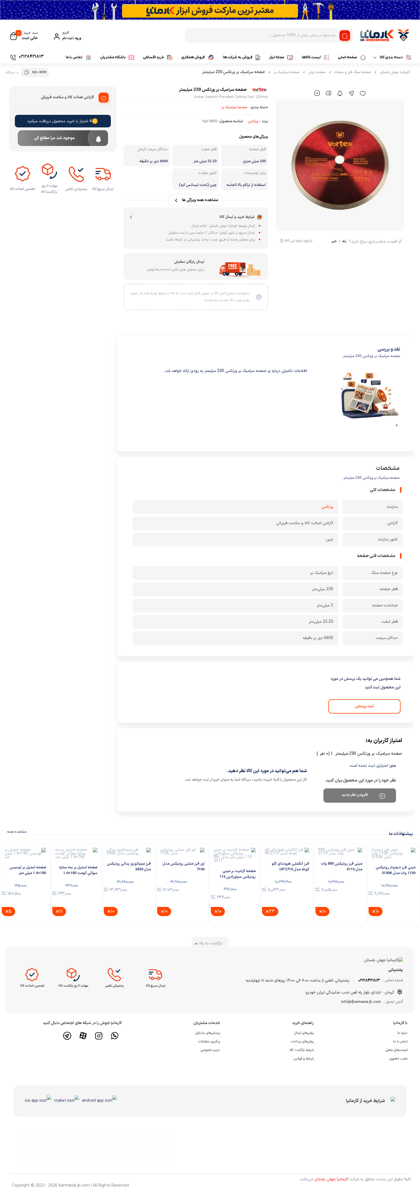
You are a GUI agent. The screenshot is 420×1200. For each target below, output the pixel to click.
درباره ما (402, 1032)
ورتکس (253, 121)
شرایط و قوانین (304, 1058)
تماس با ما (74, 57)
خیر (334, 242)
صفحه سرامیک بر (286, 72)
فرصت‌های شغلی (396, 1050)
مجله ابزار (276, 57)
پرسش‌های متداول (207, 1032)
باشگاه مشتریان (113, 57)
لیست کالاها (311, 57)
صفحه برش (316, 72)
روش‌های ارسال (304, 1032)
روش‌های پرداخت (302, 1041)
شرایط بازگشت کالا (301, 1050)
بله (344, 242)
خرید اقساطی (153, 57)
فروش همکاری (193, 57)
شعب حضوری (398, 1058)
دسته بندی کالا (391, 57)
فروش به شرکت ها (238, 57)
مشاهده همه (17, 832)
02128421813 (369, 980)
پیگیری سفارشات (209, 1041)
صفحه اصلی (347, 57)
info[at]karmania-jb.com (361, 1002)
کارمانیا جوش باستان (395, 72)
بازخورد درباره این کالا (298, 240)
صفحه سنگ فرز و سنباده (352, 72)
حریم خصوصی (210, 1050)
